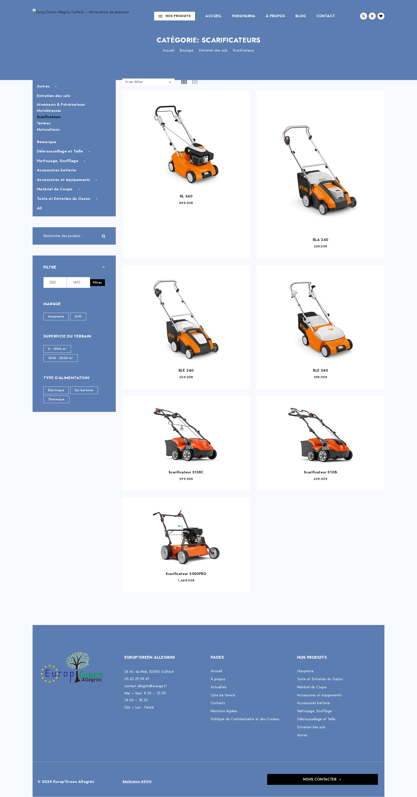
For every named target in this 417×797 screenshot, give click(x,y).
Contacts (218, 703)
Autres (43, 86)
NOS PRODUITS (178, 16)
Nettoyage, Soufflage (57, 160)
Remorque (46, 141)
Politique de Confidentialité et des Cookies (245, 719)
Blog (300, 16)
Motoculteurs (48, 129)
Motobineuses (49, 110)
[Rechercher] (107, 236)
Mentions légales (224, 711)
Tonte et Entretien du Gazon (63, 198)
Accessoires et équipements (63, 179)
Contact (325, 16)
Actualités (219, 687)
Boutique (187, 50)
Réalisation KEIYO (136, 781)
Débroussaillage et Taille (60, 151)
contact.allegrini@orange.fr (145, 686)
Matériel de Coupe (55, 189)
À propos (275, 16)
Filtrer (97, 283)
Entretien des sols (213, 50)
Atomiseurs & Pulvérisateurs (61, 104)
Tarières (44, 123)
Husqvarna (243, 16)
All (39, 208)
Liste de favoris (223, 695)
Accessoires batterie (56, 170)
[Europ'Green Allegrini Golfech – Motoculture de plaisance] (81, 16)
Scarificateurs (49, 117)
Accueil (213, 16)
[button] (322, 779)
